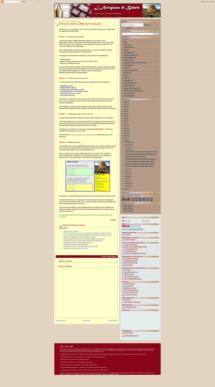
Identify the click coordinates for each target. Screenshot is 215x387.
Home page (86, 320)
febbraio (127, 183)
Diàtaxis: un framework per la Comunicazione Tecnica (79, 237)
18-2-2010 (64, 100)
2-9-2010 (69, 29)
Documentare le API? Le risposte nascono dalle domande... (81, 246)
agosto (127, 169)
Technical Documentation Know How (135, 253)
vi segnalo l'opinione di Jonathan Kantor (82, 134)
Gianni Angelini (128, 210)
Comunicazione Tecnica (131, 244)
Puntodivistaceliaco (130, 307)
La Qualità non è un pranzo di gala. (135, 156)
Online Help (127, 80)
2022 (125, 111)
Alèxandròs (129, 332)
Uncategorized (128, 95)
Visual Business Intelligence (132, 278)
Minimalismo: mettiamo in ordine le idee (75, 248)
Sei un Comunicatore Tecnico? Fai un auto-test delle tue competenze (84, 238)
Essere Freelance (129, 283)
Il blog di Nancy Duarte (131, 276)
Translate (129, 27)
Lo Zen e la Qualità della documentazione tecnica (139, 161)
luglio (127, 171)
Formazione (127, 60)
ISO (125, 75)
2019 (125, 118)
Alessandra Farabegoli (131, 258)
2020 (125, 116)
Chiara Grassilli (128, 205)
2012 (125, 135)
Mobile (126, 78)
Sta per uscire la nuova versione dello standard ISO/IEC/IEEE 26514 (83, 240)
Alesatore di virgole (130, 251)
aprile (127, 178)
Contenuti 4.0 (128, 47)
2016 (125, 126)
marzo (127, 181)
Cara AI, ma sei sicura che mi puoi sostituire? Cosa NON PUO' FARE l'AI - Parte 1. (87, 235)
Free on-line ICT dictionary (132, 302)
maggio (127, 176)
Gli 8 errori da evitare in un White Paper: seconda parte (80, 24)
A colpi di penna (128, 286)
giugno (127, 174)
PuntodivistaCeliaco (132, 335)
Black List (126, 44)
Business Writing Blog (130, 262)
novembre (128, 144)
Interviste (126, 72)
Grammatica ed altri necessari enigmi (134, 62)
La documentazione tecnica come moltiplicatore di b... (141, 154)
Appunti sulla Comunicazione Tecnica (135, 246)
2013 (125, 133)
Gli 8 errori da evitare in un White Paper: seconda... (140, 163)
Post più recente (60, 320)
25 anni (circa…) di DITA (71, 231)
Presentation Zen (129, 274)
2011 (125, 138)
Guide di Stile (128, 65)
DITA (125, 50)
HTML (125, 67)
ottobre (127, 147)
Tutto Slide (127, 270)
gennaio (127, 186)
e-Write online (128, 265)
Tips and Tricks (128, 93)
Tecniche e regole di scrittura (132, 90)
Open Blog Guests (129, 83)
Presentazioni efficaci (131, 272)
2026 (125, 101)
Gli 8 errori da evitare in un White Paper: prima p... (139, 166)
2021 (125, 113)
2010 (125, 140)
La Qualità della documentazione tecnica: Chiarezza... (141, 159)
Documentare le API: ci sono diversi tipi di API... (78, 242)
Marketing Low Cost (130, 288)
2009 (125, 189)
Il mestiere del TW (129, 70)
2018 (125, 121)
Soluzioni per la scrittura (131, 88)
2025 (125, 104)
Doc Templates (128, 52)
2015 (125, 128)
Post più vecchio (113, 320)
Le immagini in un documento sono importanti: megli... (141, 151)
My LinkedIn (127, 234)
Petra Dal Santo (128, 208)
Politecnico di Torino (130, 294)
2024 (125, 106)
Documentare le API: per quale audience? (76, 244)
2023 (125, 109)
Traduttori (127, 299)
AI (124, 39)
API (125, 42)
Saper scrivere (112, 256)
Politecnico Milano (129, 239)
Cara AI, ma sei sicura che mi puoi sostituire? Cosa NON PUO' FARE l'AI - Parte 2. (87, 233)
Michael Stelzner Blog (131, 292)
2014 (125, 130)
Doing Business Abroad (131, 290)
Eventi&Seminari (128, 57)
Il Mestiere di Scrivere (131, 260)
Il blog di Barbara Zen (131, 249)
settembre (128, 149)
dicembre (128, 142)
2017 (125, 123)
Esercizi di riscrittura (130, 55)
